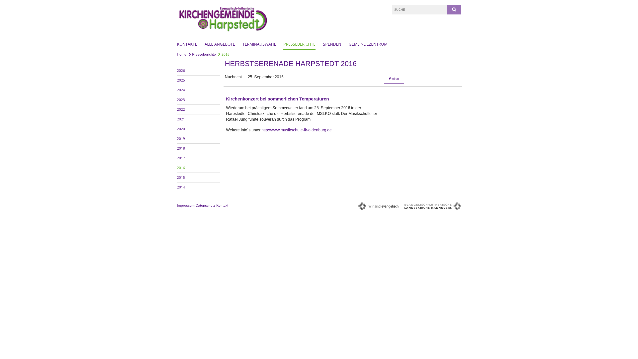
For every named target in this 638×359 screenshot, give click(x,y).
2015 (181, 177)
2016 (225, 54)
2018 (181, 148)
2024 (181, 90)
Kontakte (187, 44)
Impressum (186, 205)
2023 (181, 99)
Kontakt (222, 205)
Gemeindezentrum (368, 44)
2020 (181, 128)
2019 (181, 138)
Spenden (332, 44)
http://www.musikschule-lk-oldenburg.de (296, 130)
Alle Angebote (220, 44)
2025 (181, 80)
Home (181, 54)
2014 (181, 187)
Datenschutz (205, 205)
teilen (395, 79)
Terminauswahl (259, 44)
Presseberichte (299, 44)
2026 (181, 70)
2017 (181, 158)
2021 (181, 119)
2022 (181, 109)
